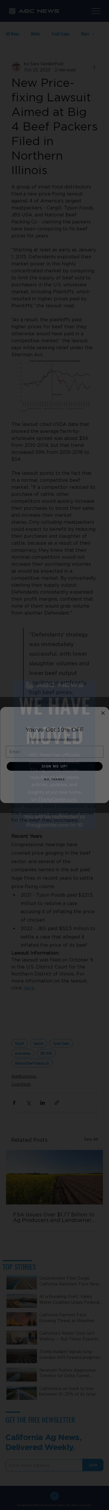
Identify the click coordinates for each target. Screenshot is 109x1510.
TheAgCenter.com (57, 799)
